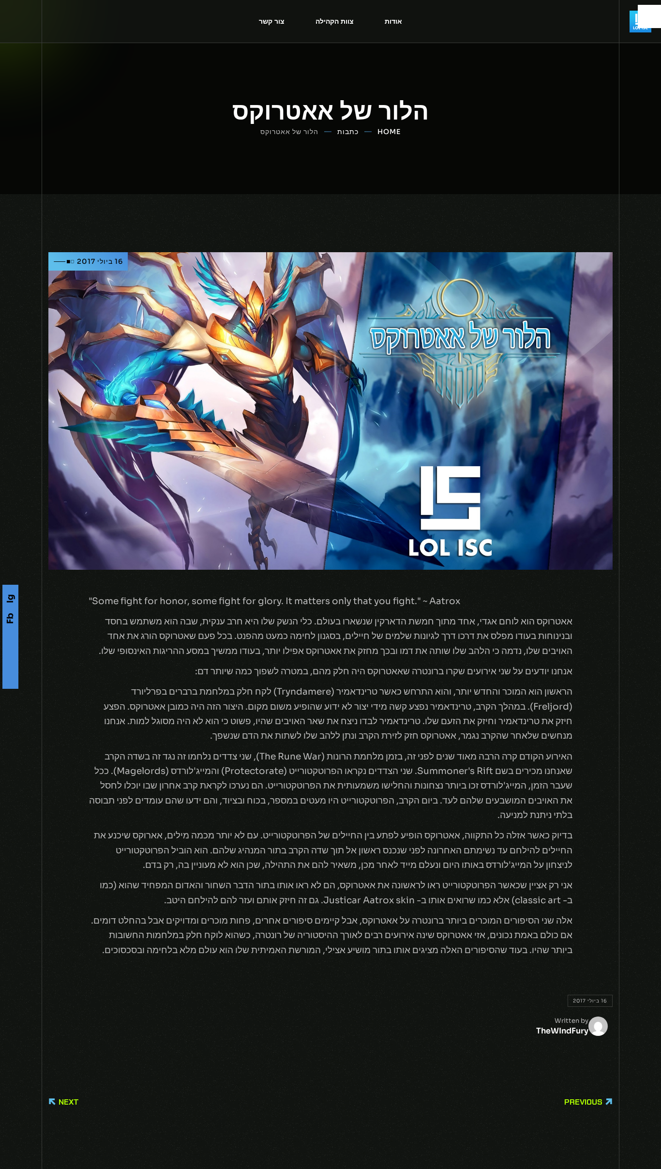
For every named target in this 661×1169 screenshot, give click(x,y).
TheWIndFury (562, 1031)
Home (389, 131)
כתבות (348, 131)
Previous (583, 1102)
